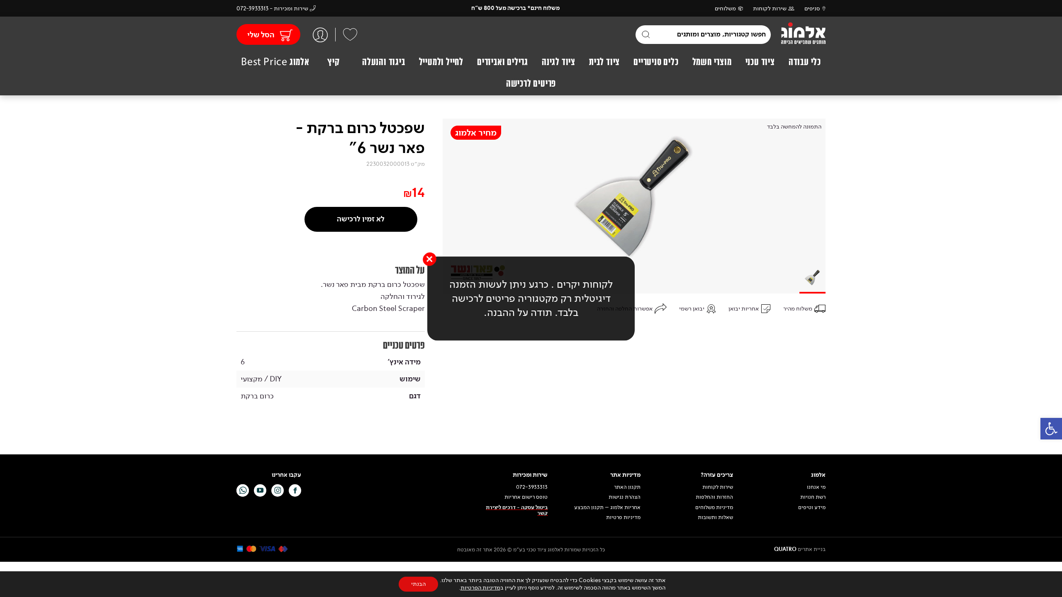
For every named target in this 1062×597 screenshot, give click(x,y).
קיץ (333, 62)
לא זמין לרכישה (361, 219)
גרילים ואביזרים (502, 62)
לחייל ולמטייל (441, 62)
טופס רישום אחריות (526, 497)
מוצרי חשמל (712, 62)
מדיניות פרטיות (623, 517)
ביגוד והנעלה (383, 62)
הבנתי (418, 584)
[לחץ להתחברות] (320, 34)
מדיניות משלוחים (714, 507)
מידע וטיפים (812, 507)
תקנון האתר (627, 487)
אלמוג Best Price (275, 62)
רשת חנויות (813, 497)
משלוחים (725, 8)
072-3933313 (532, 487)
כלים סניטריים (655, 62)
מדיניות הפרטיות (480, 588)
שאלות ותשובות (715, 517)
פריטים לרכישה (531, 83)
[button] (1051, 428)
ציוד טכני (760, 62)
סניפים (812, 8)
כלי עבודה (805, 62)
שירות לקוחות (770, 8)
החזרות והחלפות (714, 497)
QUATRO (785, 549)
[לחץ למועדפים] (350, 34)
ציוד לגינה (558, 62)
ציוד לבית (604, 62)
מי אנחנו (816, 487)
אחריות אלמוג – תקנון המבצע (607, 507)
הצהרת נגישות (625, 497)
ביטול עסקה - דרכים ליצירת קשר (517, 511)
